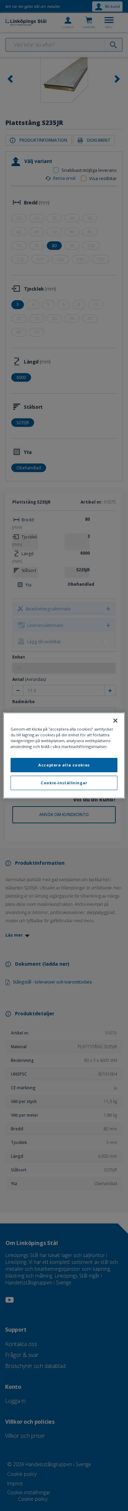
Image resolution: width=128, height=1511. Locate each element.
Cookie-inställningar (64, 782)
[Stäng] (115, 720)
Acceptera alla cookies (64, 764)
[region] (64, 755)
